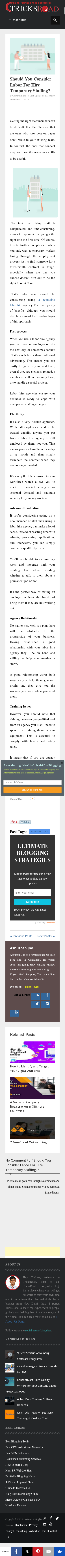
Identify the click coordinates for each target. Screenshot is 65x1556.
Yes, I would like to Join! (32, 789)
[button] (32, 765)
